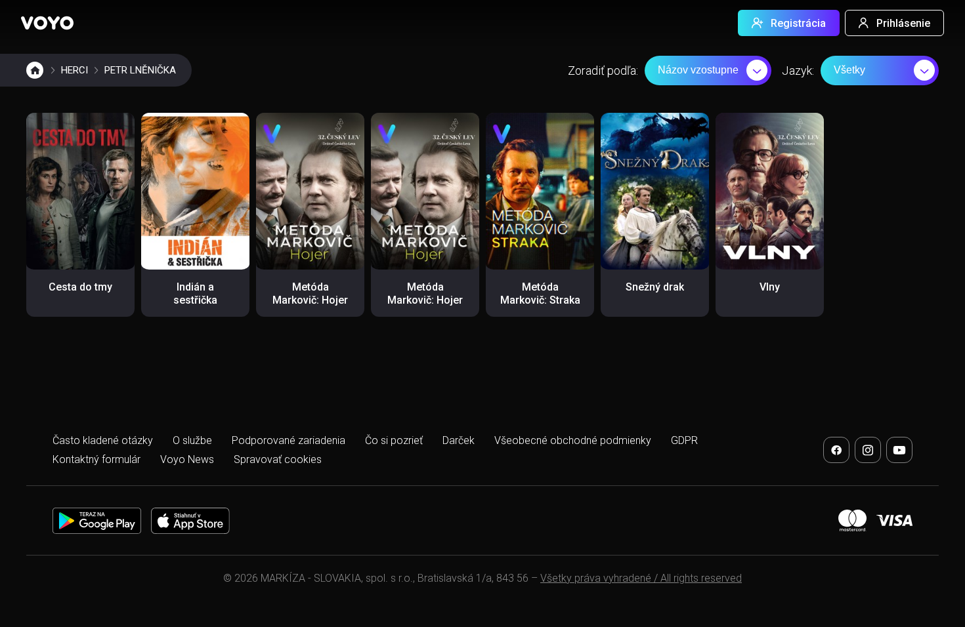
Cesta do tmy (80, 287)
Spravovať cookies (278, 459)
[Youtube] (899, 450)
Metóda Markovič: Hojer (310, 293)
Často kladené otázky (103, 440)
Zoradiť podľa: (603, 70)
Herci (74, 70)
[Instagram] (868, 450)
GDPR (684, 440)
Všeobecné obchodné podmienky (572, 440)
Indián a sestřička (195, 293)
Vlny (770, 287)
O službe (192, 440)
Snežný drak (655, 287)
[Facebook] (836, 450)
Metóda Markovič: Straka (540, 293)
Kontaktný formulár (96, 459)
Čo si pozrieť (394, 440)
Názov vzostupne (698, 69)
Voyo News (187, 459)
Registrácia (798, 23)
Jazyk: (798, 70)
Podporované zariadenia (288, 440)
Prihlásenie (903, 23)
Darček (458, 440)
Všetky (849, 69)
